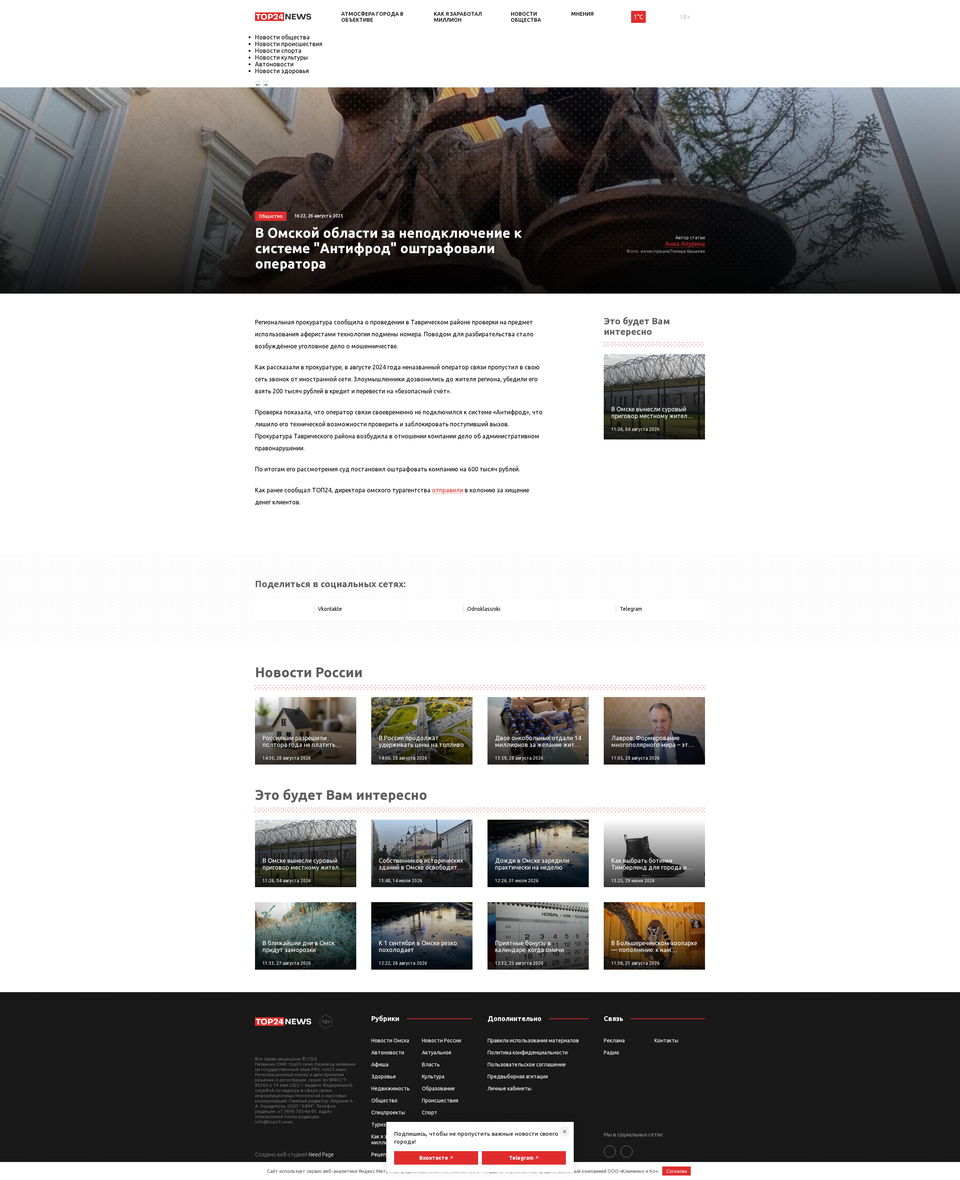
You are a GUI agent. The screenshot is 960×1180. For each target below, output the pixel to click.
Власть (431, 1065)
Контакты (666, 1041)
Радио (611, 1053)
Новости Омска (390, 1041)
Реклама (614, 1041)
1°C (638, 16)
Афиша (379, 1065)
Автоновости (274, 64)
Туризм (380, 1125)
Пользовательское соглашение (527, 1065)
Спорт (429, 1113)
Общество (384, 1101)
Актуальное (437, 1053)
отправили (447, 490)
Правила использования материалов (533, 1041)
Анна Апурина (685, 243)
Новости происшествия (288, 43)
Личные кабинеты (509, 1089)
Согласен (676, 1171)
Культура (433, 1077)
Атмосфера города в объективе (372, 17)
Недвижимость (390, 1089)
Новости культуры (281, 57)
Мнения (582, 14)
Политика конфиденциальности (528, 1053)
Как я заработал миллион (458, 17)
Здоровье (383, 1077)
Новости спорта (278, 50)
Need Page (321, 1155)
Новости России (441, 1041)
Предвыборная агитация (518, 1077)
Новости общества (526, 17)
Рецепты (382, 1155)
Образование (438, 1089)
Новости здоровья (282, 70)
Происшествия (440, 1101)
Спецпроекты (388, 1113)
